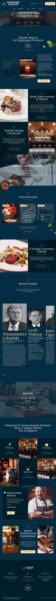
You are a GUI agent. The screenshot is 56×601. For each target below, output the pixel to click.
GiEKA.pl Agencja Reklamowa (14, 598)
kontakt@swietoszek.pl (45, 580)
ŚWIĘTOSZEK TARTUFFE (11, 597)
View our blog (28, 231)
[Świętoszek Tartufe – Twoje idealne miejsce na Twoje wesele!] (28, 213)
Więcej (10, 512)
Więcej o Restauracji (28, 551)
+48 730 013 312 (45, 75)
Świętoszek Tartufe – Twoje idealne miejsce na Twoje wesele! (27, 216)
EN (36, 3)
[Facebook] (9, 581)
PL (33, 3)
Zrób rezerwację (44, 80)
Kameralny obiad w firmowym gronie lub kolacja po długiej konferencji (10, 215)
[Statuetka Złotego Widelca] (45, 213)
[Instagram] (42, 3)
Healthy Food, (8, 218)
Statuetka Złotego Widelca (45, 215)
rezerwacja (50, 3)
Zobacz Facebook (42, 117)
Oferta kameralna (42, 266)
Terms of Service (51, 597)
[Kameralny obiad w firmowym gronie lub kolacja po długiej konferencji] (10, 213)
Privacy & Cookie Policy (44, 597)
